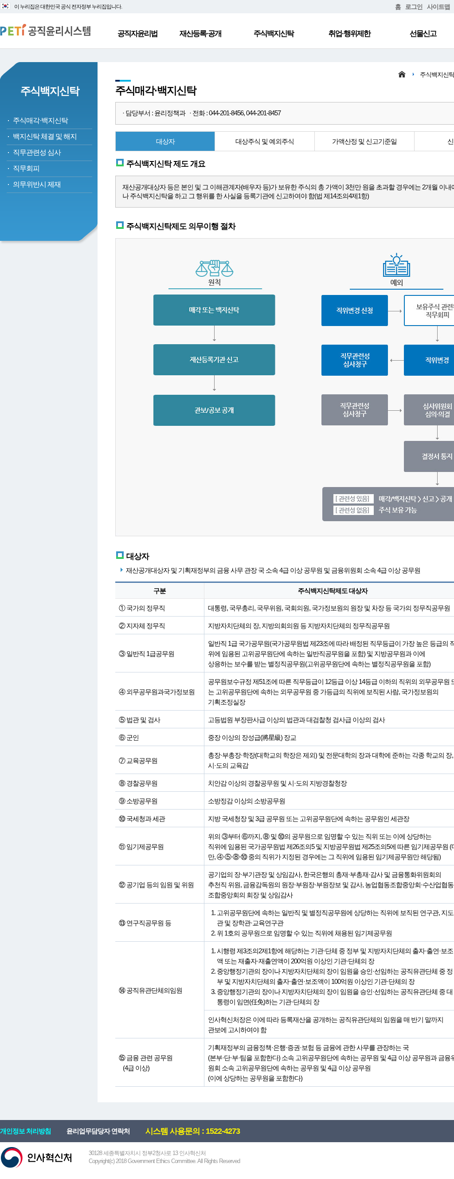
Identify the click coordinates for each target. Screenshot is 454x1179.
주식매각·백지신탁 (40, 120)
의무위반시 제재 (37, 184)
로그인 (414, 6)
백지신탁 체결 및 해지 (45, 136)
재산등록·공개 (200, 33)
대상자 (165, 141)
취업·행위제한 (349, 33)
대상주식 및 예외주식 (264, 141)
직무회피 (26, 168)
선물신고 (423, 33)
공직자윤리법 (137, 33)
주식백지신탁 (274, 33)
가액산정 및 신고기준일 (364, 141)
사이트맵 (438, 6)
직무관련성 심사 (37, 152)
